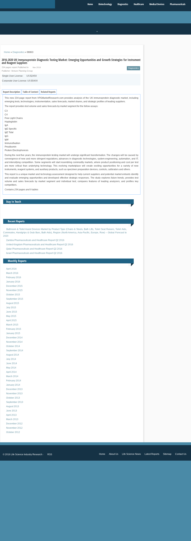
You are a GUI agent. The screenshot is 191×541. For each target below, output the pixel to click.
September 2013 (14, 402)
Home (90, 4)
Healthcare (139, 4)
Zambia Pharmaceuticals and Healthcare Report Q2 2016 (35, 240)
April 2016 (11, 269)
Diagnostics (123, 4)
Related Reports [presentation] (48, 91)
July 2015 (11, 307)
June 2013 (11, 410)
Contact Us (180, 454)
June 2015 (11, 312)
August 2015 (12, 303)
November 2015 (14, 290)
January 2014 (13, 385)
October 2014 (13, 346)
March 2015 (12, 324)
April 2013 (11, 415)
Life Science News (131, 454)
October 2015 (13, 294)
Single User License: (19, 76)
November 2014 (14, 342)
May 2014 (11, 367)
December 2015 (14, 286)
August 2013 (12, 406)
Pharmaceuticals (177, 4)
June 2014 (11, 363)
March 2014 (12, 376)
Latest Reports (152, 454)
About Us (113, 454)
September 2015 (14, 299)
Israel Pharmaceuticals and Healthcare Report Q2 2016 (34, 253)
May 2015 (11, 316)
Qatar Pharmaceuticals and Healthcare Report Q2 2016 (34, 249)
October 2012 (13, 432)
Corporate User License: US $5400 (20, 80)
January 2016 (13, 281)
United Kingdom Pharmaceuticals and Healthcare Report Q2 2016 (39, 244)
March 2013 (12, 419)
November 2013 (14, 393)
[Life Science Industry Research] (27, 4)
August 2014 (12, 355)
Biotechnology (105, 4)
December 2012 (14, 423)
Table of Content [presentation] (30, 91)
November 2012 (14, 428)
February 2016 (13, 277)
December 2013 (14, 389)
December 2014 (14, 337)
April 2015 (11, 320)
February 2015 (13, 329)
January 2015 (13, 333)
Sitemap (167, 454)
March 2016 (12, 273)
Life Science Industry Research (26, 454)
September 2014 (14, 350)
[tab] (11, 92)
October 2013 (13, 397)
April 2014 (11, 372)
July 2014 (11, 359)
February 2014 (13, 380)
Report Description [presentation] (11, 91)
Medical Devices (156, 4)
